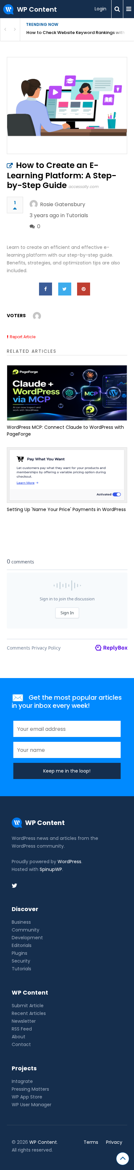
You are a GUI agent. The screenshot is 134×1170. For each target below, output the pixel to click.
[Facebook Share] (45, 289)
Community (25, 930)
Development (27, 937)
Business (21, 922)
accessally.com (84, 186)
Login (100, 9)
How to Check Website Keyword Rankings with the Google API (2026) (80, 32)
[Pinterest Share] (83, 289)
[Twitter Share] (64, 289)
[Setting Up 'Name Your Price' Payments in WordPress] (67, 475)
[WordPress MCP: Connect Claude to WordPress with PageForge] (67, 392)
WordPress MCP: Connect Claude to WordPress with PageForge (65, 430)
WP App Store (27, 1097)
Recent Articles (29, 1013)
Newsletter (24, 1021)
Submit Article (28, 1005)
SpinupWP (51, 869)
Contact (21, 1044)
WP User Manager (31, 1104)
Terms (91, 1142)
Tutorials (77, 215)
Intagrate (22, 1081)
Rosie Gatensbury (62, 204)
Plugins (19, 953)
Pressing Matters (30, 1089)
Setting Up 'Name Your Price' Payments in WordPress (66, 509)
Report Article (22, 337)
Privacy (114, 1142)
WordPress (69, 861)
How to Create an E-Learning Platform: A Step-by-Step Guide (61, 175)
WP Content (43, 1142)
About (18, 1036)
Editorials (22, 945)
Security (21, 961)
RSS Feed (22, 1029)
